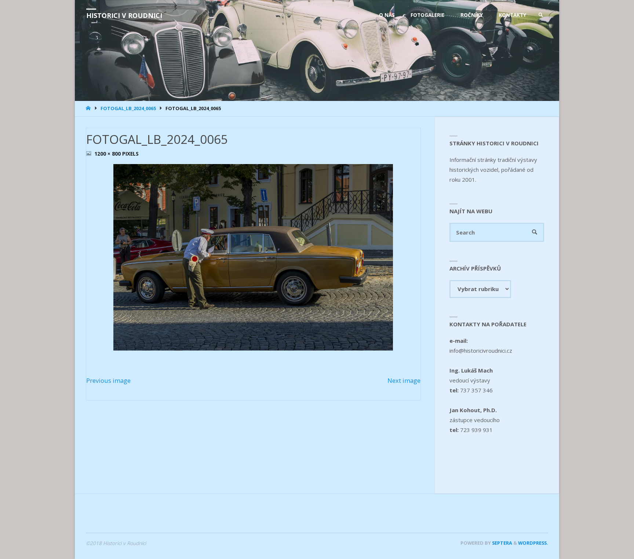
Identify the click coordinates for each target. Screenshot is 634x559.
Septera (501, 543)
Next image (403, 380)
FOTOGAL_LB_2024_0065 (128, 108)
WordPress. (533, 543)
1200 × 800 (108, 153)
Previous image (108, 380)
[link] (541, 15)
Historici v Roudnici (124, 15)
